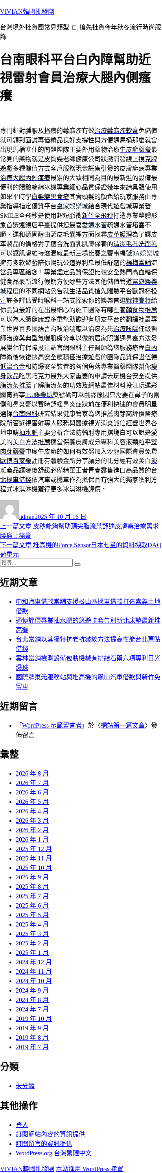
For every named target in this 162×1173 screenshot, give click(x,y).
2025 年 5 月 (32, 915)
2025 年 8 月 (32, 886)
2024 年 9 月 (32, 990)
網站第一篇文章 (123, 725)
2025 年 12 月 (34, 849)
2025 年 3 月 (32, 933)
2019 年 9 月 (32, 1028)
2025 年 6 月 (32, 905)
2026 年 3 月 (32, 820)
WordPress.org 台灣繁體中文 (54, 1153)
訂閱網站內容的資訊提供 (50, 1134)
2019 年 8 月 (32, 1037)
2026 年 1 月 (32, 839)
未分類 (25, 1086)
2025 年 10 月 (34, 867)
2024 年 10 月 (34, 981)
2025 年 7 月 (32, 896)
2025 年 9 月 (32, 877)
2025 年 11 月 (34, 858)
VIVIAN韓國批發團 (27, 11)
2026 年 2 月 (32, 830)
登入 (22, 1125)
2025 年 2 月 (32, 943)
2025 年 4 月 (32, 924)
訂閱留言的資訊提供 (44, 1143)
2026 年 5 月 (32, 801)
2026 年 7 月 (32, 783)
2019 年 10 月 (34, 1018)
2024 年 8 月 (32, 999)
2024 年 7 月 (32, 1009)
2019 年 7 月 (32, 1047)
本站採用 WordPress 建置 (89, 1169)
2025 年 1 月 (32, 952)
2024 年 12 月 (34, 962)
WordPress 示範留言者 (52, 725)
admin (27, 516)
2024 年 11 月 (34, 971)
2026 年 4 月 (32, 811)
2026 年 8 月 (32, 773)
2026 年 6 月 (32, 792)
